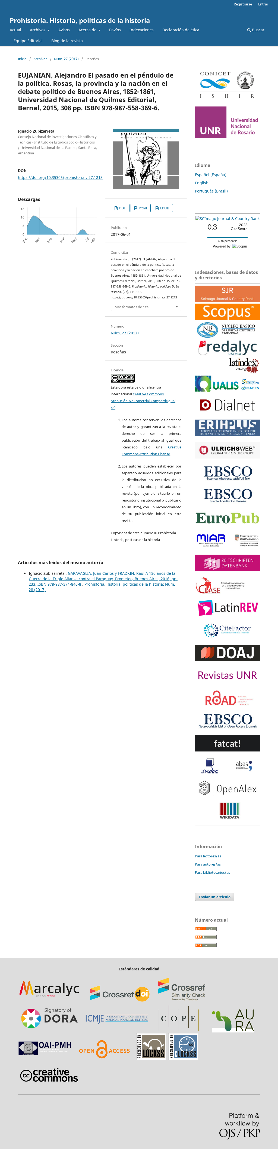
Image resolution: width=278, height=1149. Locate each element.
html (142, 208)
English (201, 182)
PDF (122, 208)
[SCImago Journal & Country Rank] (227, 218)
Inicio (22, 58)
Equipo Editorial (28, 40)
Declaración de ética (180, 29)
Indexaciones (141, 29)
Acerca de (87, 29)
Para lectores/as (208, 856)
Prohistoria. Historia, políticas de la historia (80, 20)
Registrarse (243, 4)
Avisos (64, 29)
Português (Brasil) (211, 191)
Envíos (115, 29)
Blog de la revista (67, 40)
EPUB (164, 208)
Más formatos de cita (132, 306)
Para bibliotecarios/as (212, 872)
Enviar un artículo (214, 896)
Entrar (263, 4)
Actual (15, 29)
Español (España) (210, 174)
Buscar (257, 29)
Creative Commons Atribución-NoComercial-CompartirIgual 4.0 (143, 401)
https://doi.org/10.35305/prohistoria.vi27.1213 (60, 177)
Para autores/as (208, 864)
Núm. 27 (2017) (66, 58)
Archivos (38, 29)
